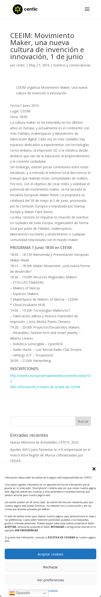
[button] (94, 469)
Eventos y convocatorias (72, 65)
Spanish (22, 593)
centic (20, 65)
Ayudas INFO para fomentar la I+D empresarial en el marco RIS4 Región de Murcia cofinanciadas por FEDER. (50, 455)
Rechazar (50, 567)
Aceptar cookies (50, 554)
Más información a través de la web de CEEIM (45, 387)
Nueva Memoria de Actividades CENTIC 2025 (44, 442)
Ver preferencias (50, 580)
